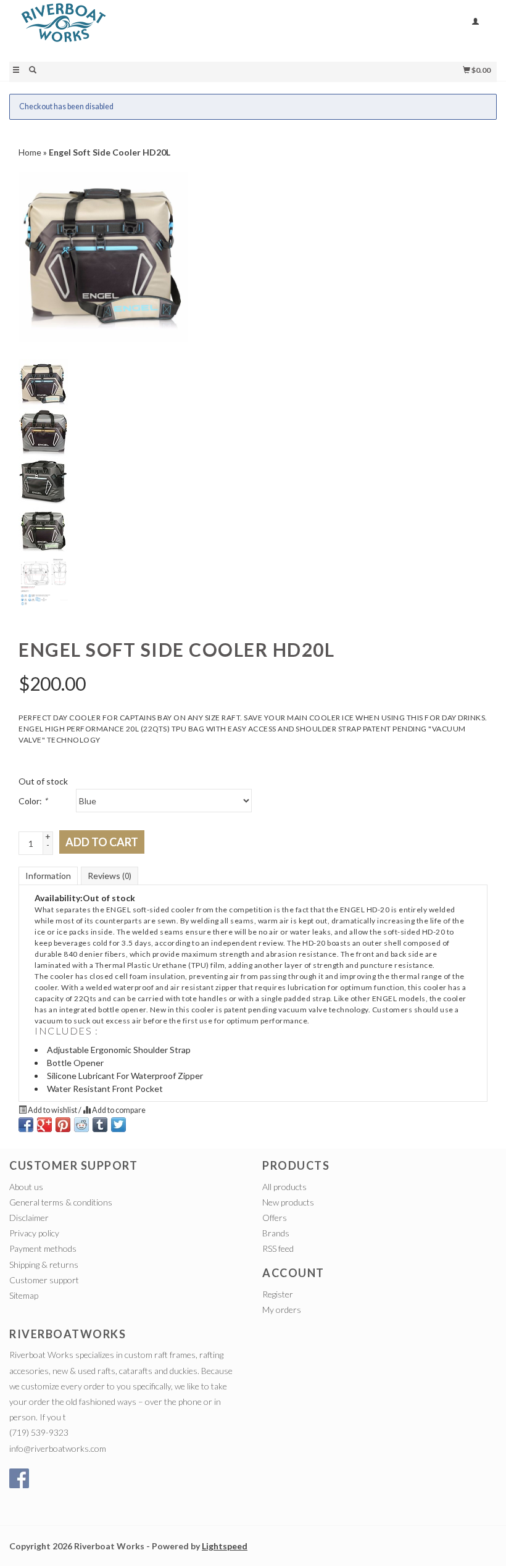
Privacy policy (34, 1233)
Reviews (109, 875)
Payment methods (43, 1248)
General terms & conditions (60, 1202)
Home (30, 152)
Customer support (44, 1280)
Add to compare (118, 1110)
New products (288, 1202)
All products (284, 1186)
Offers (274, 1217)
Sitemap (23, 1295)
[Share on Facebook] (26, 1124)
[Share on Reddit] (81, 1124)
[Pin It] (63, 1124)
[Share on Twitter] (118, 1124)
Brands (275, 1233)
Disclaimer (29, 1217)
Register (277, 1294)
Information (48, 875)
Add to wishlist (52, 1110)
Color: (33, 801)
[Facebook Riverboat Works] (19, 1478)
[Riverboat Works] (131, 29)
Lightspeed (224, 1546)
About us (26, 1186)
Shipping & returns (43, 1264)
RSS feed (278, 1248)
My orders (281, 1309)
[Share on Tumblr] (100, 1124)
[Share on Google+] (44, 1124)
